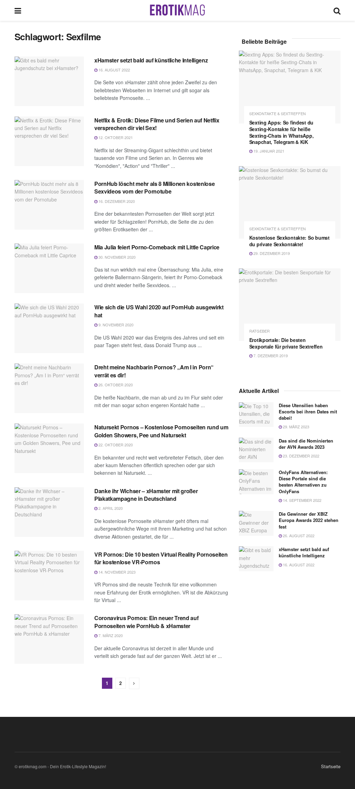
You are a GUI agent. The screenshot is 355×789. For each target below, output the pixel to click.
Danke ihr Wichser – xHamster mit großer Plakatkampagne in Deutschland (146, 495)
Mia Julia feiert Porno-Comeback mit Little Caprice (156, 247)
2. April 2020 (110, 508)
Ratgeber (259, 331)
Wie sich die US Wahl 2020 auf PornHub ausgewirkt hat (159, 311)
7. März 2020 (110, 635)
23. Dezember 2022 (300, 455)
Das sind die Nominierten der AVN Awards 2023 (306, 443)
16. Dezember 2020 (116, 201)
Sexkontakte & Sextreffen (277, 113)
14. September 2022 (301, 500)
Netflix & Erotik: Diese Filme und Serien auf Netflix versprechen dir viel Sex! (156, 124)
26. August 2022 (298, 535)
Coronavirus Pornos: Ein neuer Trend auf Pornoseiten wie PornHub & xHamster (146, 621)
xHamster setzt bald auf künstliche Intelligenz (151, 60)
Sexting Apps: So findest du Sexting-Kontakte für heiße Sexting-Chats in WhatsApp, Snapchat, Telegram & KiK (281, 132)
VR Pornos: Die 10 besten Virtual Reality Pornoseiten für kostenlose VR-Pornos (160, 558)
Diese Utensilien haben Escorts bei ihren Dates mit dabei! (308, 411)
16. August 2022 (113, 69)
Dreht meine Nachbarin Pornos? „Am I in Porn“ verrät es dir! (154, 371)
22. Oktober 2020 (115, 444)
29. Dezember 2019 (271, 253)
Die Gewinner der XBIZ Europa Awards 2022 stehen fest (308, 520)
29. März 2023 (295, 426)
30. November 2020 (116, 257)
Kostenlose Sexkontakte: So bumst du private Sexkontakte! (289, 241)
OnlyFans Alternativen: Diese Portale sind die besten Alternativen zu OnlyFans (303, 482)
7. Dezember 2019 (270, 355)
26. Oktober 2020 (115, 384)
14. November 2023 (116, 572)
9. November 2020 (115, 324)
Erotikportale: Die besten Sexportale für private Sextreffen (286, 343)
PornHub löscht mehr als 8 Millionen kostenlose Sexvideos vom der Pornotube (154, 187)
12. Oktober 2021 (115, 137)
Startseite (330, 766)
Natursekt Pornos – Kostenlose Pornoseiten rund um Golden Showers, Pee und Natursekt (161, 431)
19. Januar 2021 (268, 151)
